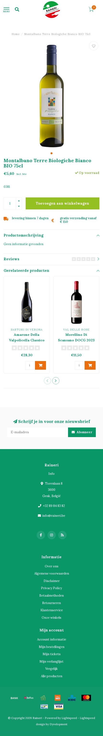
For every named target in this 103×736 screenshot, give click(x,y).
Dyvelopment (58, 724)
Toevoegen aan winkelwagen (62, 203)
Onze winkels (51, 618)
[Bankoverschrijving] (14, 697)
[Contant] (43, 697)
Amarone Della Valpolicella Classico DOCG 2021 (27, 340)
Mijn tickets (52, 654)
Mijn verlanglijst (51, 661)
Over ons (51, 566)
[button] (51, 153)
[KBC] (72, 697)
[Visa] (59, 706)
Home (15, 34)
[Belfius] (29, 697)
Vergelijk (51, 669)
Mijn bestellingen (51, 647)
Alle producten (51, 676)
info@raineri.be (53, 516)
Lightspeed (69, 718)
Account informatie (51, 639)
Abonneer (84, 432)
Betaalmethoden (51, 596)
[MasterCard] (86, 697)
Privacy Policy (51, 588)
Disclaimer (52, 581)
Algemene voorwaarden (51, 573)
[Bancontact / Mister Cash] (44, 706)
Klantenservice (51, 610)
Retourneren (51, 603)
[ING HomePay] (57, 697)
